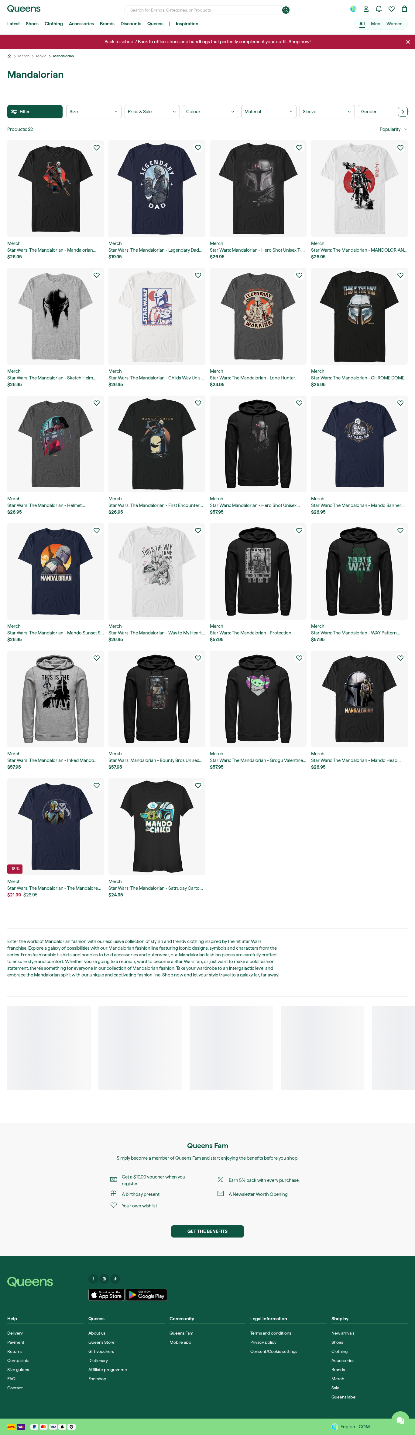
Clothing (54, 23)
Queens (155, 23)
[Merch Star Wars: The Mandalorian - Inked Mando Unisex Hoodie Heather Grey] (55, 699)
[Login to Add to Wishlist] (96, 147)
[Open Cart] (404, 8)
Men (375, 23)
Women (394, 23)
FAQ (11, 1378)
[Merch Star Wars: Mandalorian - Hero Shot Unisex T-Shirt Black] (258, 188)
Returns (14, 1351)
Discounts (131, 23)
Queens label (343, 1397)
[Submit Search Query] (286, 10)
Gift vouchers (101, 1351)
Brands (107, 23)
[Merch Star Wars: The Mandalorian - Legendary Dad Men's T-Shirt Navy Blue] (156, 188)
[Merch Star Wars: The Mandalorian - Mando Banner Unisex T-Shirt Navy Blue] (359, 444)
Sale (335, 1387)
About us (96, 1333)
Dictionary (98, 1360)
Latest (13, 23)
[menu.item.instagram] (104, 1279)
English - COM (355, 1427)
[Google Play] (146, 1295)
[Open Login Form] (366, 8)
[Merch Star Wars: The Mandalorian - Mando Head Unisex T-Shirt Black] (359, 699)
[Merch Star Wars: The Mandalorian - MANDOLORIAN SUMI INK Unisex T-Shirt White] (359, 188)
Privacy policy (263, 1342)
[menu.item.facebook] (93, 1279)
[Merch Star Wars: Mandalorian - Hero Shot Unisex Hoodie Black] (258, 444)
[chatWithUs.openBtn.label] (400, 1420)
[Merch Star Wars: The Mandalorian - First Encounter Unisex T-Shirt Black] (156, 444)
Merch (337, 1378)
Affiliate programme (107, 1369)
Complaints (18, 1360)
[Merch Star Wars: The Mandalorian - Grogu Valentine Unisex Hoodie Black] (258, 699)
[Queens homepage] (23, 8)
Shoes (32, 23)
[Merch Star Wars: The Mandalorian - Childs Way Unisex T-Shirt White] (156, 316)
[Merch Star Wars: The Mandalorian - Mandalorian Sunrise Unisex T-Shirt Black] (55, 188)
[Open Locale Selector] (353, 8)
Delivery (15, 1333)
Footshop (97, 1378)
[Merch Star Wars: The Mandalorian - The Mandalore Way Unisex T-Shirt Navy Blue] (55, 826)
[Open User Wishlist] (391, 8)
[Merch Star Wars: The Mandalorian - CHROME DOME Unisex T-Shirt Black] (359, 316)
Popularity (390, 129)
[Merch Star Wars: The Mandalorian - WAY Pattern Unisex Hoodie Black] (359, 571)
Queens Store (101, 1342)
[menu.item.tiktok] (115, 1279)
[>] (403, 112)
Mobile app (180, 1342)
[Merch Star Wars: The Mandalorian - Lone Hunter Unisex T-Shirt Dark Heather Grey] (258, 316)
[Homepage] (45, 1282)
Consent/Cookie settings (273, 1351)
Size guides (18, 1369)
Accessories (81, 23)
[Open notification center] (379, 8)
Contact (15, 1387)
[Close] (408, 42)
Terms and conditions (270, 1333)
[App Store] (106, 1295)
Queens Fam (188, 1158)
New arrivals (342, 1333)
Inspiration (187, 23)
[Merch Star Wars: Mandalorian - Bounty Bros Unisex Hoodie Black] (156, 699)
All (362, 23)
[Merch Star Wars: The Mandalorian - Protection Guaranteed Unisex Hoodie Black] (258, 571)
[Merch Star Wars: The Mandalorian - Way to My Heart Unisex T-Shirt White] (156, 571)
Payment (15, 1342)
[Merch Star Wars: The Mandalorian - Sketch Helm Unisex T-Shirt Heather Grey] (55, 316)
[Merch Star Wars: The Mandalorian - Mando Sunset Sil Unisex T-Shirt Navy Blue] (55, 571)
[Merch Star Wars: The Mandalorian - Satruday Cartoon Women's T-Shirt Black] (156, 826)
